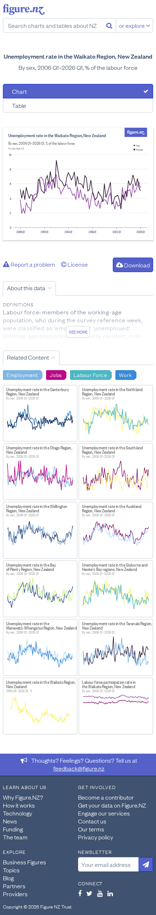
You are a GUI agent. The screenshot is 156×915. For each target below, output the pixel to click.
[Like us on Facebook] (80, 893)
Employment (22, 374)
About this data (26, 288)
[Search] (109, 25)
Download (136, 265)
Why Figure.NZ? (23, 797)
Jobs (56, 374)
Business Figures (24, 862)
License (77, 264)
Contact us (92, 821)
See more (78, 332)
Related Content (28, 357)
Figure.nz (24, 9)
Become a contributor (106, 797)
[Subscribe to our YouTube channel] (100, 893)
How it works (19, 805)
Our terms (91, 829)
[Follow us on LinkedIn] (110, 893)
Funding (13, 829)
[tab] (78, 91)
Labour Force (90, 374)
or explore (132, 25)
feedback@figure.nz (78, 768)
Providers (15, 894)
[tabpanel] (78, 184)
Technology (17, 813)
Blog (8, 878)
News (10, 821)
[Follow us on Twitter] (89, 893)
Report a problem (32, 264)
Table (19, 105)
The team (15, 837)
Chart (19, 91)
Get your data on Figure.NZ (112, 805)
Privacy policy (95, 837)
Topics (11, 870)
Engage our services (104, 813)
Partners (14, 886)
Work (125, 374)
